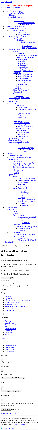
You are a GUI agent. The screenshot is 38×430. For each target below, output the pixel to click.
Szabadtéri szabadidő (18, 188)
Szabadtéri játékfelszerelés (19, 98)
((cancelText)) (6, 378)
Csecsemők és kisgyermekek (14, 26)
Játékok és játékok (13, 50)
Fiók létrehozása (10, 349)
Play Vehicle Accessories (22, 123)
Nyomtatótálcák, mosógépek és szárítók (29, 47)
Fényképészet (15, 38)
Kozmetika (19, 21)
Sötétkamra (19, 40)
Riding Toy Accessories (21, 128)
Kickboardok (26, 205)
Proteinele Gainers (11, 304)
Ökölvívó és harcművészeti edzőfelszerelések (27, 181)
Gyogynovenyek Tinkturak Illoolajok (17, 300)
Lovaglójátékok (20, 53)
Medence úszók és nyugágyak (24, 229)
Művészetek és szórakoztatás (16, 28)
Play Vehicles (20, 130)
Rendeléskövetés (10, 345)
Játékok (13, 51)
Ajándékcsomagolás (24, 34)
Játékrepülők (22, 69)
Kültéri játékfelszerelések (19, 90)
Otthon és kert (11, 207)
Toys (12, 103)
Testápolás (14, 19)
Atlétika (13, 176)
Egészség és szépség (13, 17)
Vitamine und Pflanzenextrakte (15, 306)
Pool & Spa (13, 209)
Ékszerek (12, 15)
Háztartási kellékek (17, 236)
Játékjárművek (20, 61)
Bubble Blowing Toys (25, 126)
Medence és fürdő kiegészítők (25, 227)
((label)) (3, 389)
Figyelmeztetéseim (11, 351)
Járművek (14, 144)
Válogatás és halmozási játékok (24, 171)
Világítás (13, 211)
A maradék (8, 153)
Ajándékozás (20, 32)
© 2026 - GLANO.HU (8, 413)
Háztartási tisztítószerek (23, 238)
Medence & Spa (16, 225)
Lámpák (16, 213)
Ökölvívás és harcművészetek (25, 178)
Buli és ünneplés (16, 30)
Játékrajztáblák (23, 59)
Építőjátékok (18, 86)
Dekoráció (14, 232)
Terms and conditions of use (14, 325)
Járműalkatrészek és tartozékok (19, 142)
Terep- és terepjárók (26, 148)
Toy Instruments (23, 119)
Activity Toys (20, 125)
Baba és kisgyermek (13, 155)
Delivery (8, 321)
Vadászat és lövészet (22, 196)
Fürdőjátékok (18, 88)
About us (8, 327)
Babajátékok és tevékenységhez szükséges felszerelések (21, 168)
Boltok (7, 334)
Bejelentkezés (9, 347)
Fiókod (3, 338)
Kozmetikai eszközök (26, 23)
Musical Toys (20, 117)
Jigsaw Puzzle (18, 96)
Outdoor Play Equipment (17, 138)
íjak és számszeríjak (28, 200)
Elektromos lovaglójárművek (27, 55)
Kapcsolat (8, 331)
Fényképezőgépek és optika (16, 36)
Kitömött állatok (23, 78)
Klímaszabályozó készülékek (25, 217)
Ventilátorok (23, 219)
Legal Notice (9, 323)
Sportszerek (10, 175)
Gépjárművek (20, 146)
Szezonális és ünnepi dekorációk (24, 234)
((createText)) (16, 391)
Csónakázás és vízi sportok (24, 201)
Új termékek (9, 299)
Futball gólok (22, 186)
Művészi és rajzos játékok (24, 57)
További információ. (20, 424)
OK (2, 428)
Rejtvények (14, 94)
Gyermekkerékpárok (29, 194)
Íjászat (21, 198)
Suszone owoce (10, 308)
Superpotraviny (10, 310)
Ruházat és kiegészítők (14, 13)
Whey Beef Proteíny (12, 302)
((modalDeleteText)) (18, 378)
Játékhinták (17, 100)
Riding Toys (18, 121)
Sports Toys (19, 134)
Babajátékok (18, 161)
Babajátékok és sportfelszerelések (22, 163)
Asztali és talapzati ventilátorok (28, 222)
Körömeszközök (27, 25)
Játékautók (21, 63)
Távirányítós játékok (20, 84)
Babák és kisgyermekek (13, 11)
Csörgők (16, 173)
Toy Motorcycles (23, 132)
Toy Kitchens (22, 107)
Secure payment (10, 329)
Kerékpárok (23, 192)
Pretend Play (19, 105)
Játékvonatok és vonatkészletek (23, 66)
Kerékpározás (20, 190)
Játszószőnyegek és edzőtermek (24, 165)
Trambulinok (18, 92)
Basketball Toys (23, 136)
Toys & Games (11, 101)
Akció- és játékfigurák (25, 75)
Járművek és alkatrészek (14, 140)
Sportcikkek (9, 242)
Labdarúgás (19, 184)
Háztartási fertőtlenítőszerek (27, 240)
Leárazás (8, 297)
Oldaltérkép (9, 333)
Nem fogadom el (9, 428)
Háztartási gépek (16, 215)
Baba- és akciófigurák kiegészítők (25, 81)
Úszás (21, 203)
